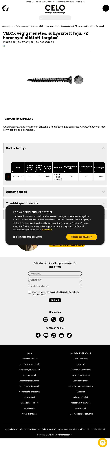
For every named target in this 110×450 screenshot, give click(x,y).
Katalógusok (29, 408)
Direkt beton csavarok (81, 375)
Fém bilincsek (80, 408)
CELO (29, 353)
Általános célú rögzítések (80, 370)
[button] (27, 236)
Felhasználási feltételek (95, 429)
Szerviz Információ (80, 381)
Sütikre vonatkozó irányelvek (53, 429)
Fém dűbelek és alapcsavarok (80, 386)
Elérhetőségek (29, 397)
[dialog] (55, 225)
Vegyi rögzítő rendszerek (29, 392)
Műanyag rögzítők (80, 397)
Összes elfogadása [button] (81, 237)
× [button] (100, 209)
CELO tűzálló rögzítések (29, 364)
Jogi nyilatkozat (11, 429)
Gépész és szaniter (29, 359)
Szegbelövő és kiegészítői (80, 353)
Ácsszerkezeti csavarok (80, 403)
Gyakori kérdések (29, 414)
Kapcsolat (80, 392)
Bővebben (47, 229)
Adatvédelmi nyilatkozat (30, 429)
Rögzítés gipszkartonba (29, 381)
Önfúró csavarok (81, 359)
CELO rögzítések (29, 375)
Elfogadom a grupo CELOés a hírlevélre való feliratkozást (55, 293)
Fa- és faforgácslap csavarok (81, 414)
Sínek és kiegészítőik (29, 403)
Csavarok (81, 364)
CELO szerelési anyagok (29, 386)
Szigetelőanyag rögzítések (29, 370)
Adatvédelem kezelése (75, 429)
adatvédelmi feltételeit (60, 292)
